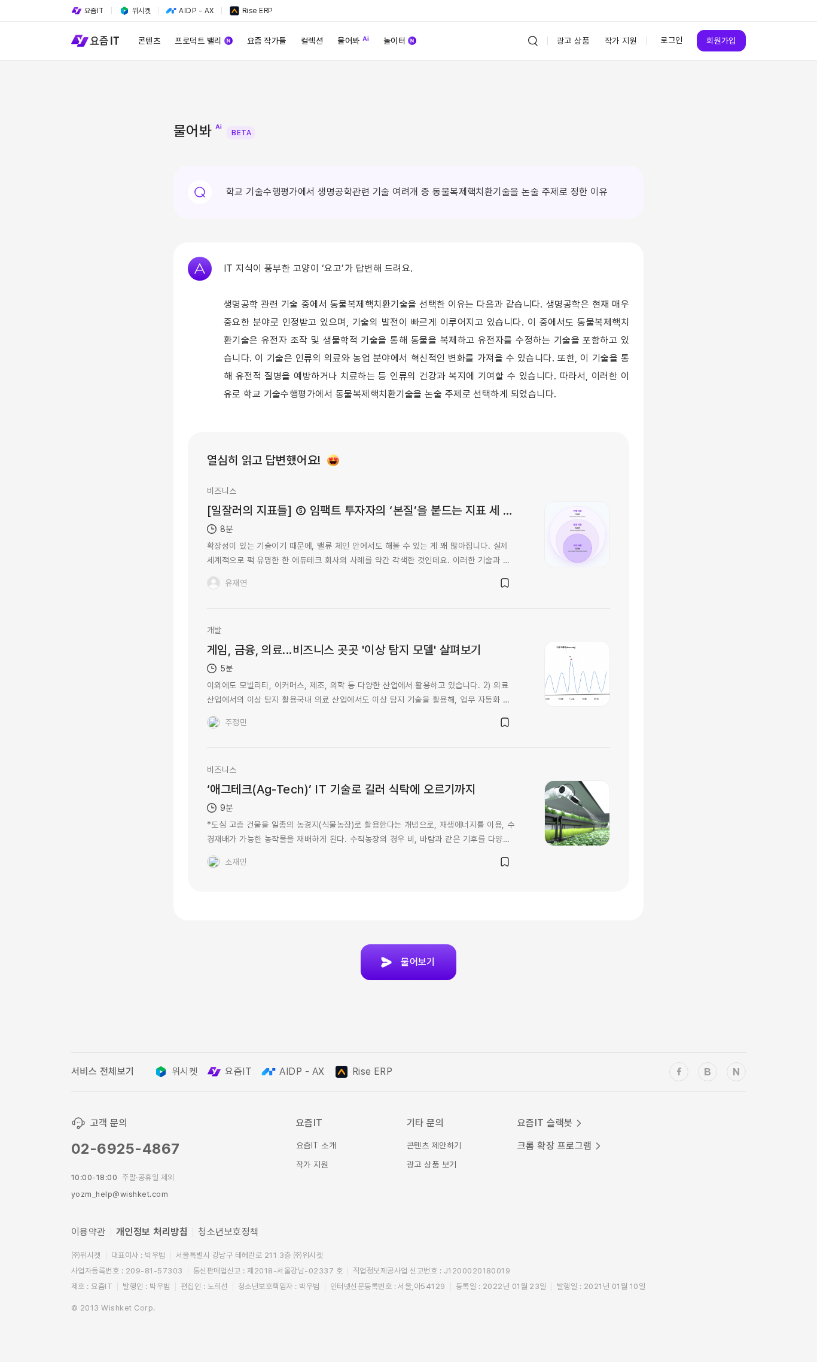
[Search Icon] (533, 41)
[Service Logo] (95, 41)
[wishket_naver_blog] (736, 1071)
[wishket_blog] (707, 1071)
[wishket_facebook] (678, 1071)
